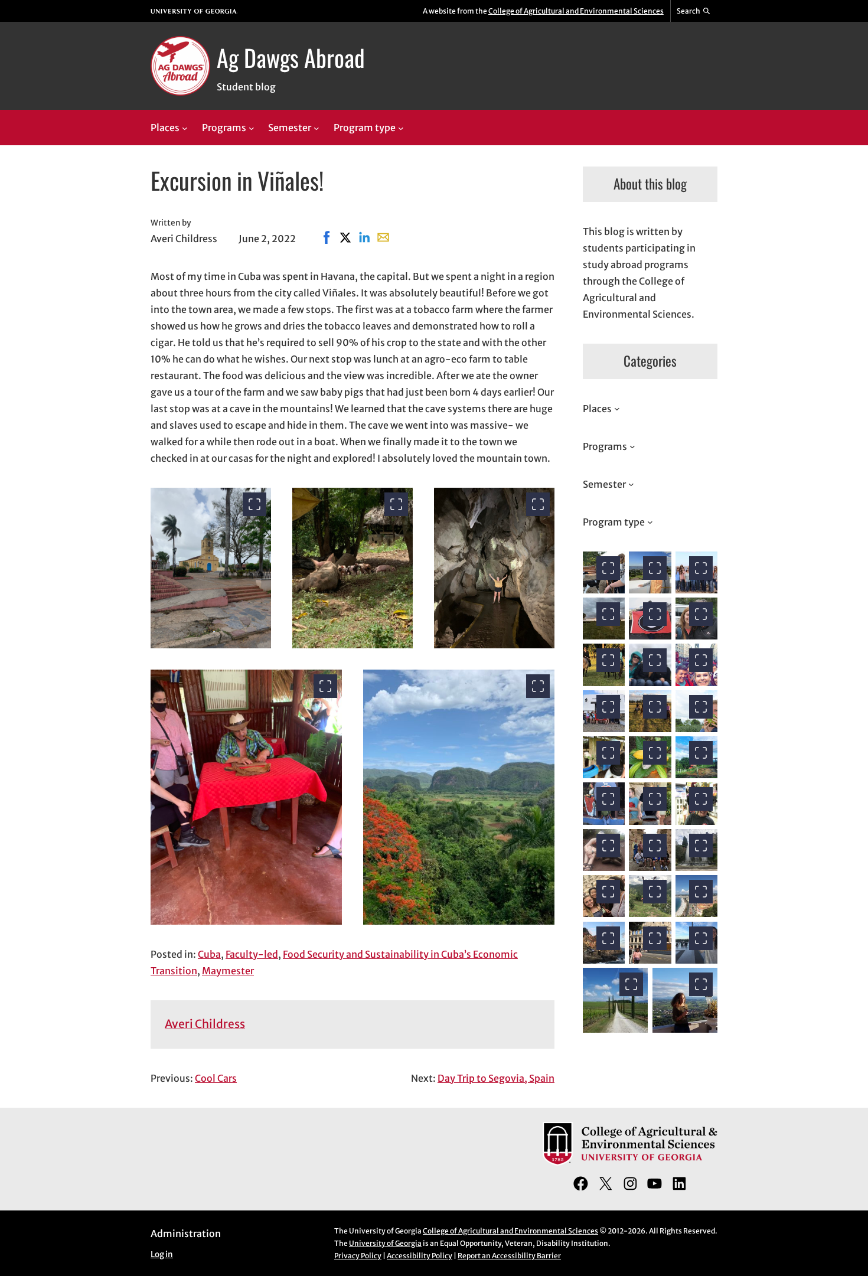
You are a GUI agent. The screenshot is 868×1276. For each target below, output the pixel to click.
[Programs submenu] (251, 128)
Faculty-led (252, 954)
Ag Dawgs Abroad (291, 57)
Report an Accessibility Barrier (509, 1255)
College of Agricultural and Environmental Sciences (576, 10)
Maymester (228, 971)
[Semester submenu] (316, 128)
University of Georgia (385, 1243)
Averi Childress (205, 1024)
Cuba (209, 954)
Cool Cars (216, 1078)
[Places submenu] (185, 128)
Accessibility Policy (419, 1255)
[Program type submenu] (401, 128)
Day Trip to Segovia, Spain (496, 1078)
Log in (162, 1254)
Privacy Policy (357, 1255)
